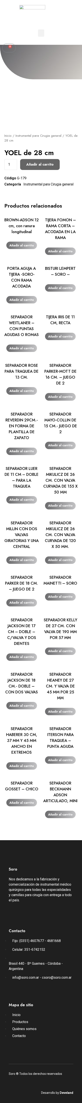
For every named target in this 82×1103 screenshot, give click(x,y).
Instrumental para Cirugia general (38, 135)
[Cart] (9, 47)
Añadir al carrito (40, 164)
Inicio (8, 135)
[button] (41, 33)
